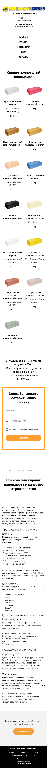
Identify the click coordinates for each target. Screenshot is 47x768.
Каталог (11, 752)
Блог (23, 52)
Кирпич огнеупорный (24, 763)
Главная (23, 37)
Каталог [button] (23, 42)
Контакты (23, 57)
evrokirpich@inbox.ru (24, 20)
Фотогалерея (23, 47)
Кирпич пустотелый (23, 761)
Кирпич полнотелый (23, 759)
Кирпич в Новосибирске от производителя (23, 748)
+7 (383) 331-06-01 (24, 18)
